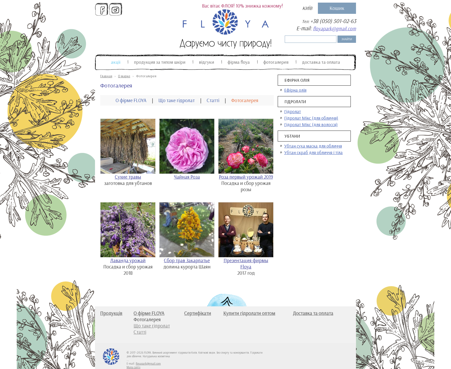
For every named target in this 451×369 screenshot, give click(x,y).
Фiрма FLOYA (239, 62)
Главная (106, 76)
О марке (124, 76)
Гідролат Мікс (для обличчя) (311, 118)
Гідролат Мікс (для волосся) (311, 124)
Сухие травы (128, 177)
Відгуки (206, 62)
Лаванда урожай (128, 260)
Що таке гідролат (176, 100)
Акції (115, 62)
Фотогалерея (275, 62)
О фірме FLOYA (131, 100)
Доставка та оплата (321, 62)
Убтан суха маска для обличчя (313, 146)
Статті (213, 100)
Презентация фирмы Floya (246, 263)
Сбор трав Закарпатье (187, 260)
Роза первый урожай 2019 (246, 177)
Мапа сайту (133, 367)
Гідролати (295, 101)
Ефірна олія (297, 80)
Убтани (292, 136)
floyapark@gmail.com (334, 28)
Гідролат (292, 111)
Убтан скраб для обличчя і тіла (313, 152)
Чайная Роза (187, 177)
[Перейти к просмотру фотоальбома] (127, 172)
